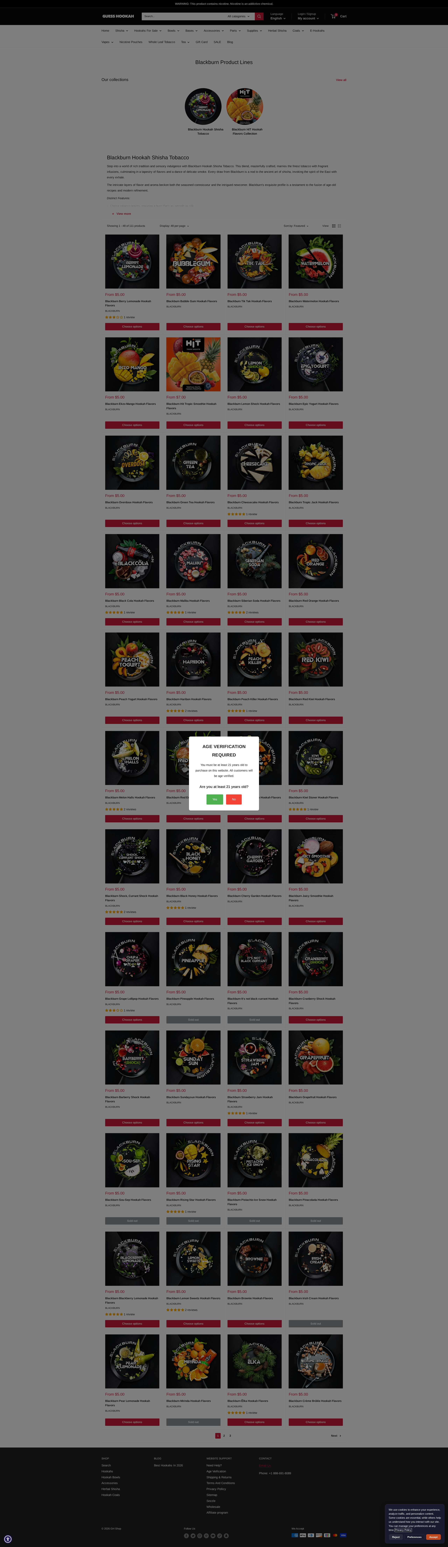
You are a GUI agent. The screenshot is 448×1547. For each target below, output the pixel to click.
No (234, 799)
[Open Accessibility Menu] (8, 1539)
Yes (214, 799)
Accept (433, 1537)
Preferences (414, 1537)
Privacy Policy (403, 1530)
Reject (396, 1537)
